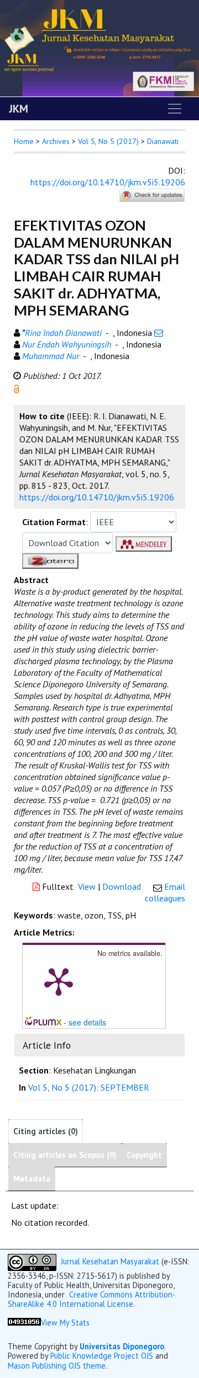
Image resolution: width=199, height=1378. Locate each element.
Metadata (31, 1178)
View (87, 886)
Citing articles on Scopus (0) (65, 1155)
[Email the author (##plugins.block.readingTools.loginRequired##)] (158, 332)
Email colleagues (165, 892)
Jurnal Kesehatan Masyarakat (110, 1261)
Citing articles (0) (45, 1131)
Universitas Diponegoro (122, 1346)
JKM (18, 109)
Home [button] (24, 141)
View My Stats (65, 1322)
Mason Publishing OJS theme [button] (57, 1365)
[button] (16, 387)
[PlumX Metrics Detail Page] (58, 981)
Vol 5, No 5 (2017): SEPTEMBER (88, 1087)
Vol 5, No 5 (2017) (108, 141)
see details (87, 1022)
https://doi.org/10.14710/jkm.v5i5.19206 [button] (96, 497)
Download (121, 886)
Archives (56, 141)
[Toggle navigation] (174, 109)
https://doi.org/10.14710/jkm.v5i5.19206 (107, 182)
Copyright (144, 1155)
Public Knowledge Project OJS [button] (101, 1355)
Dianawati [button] (163, 141)
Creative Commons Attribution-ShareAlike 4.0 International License (91, 1299)
